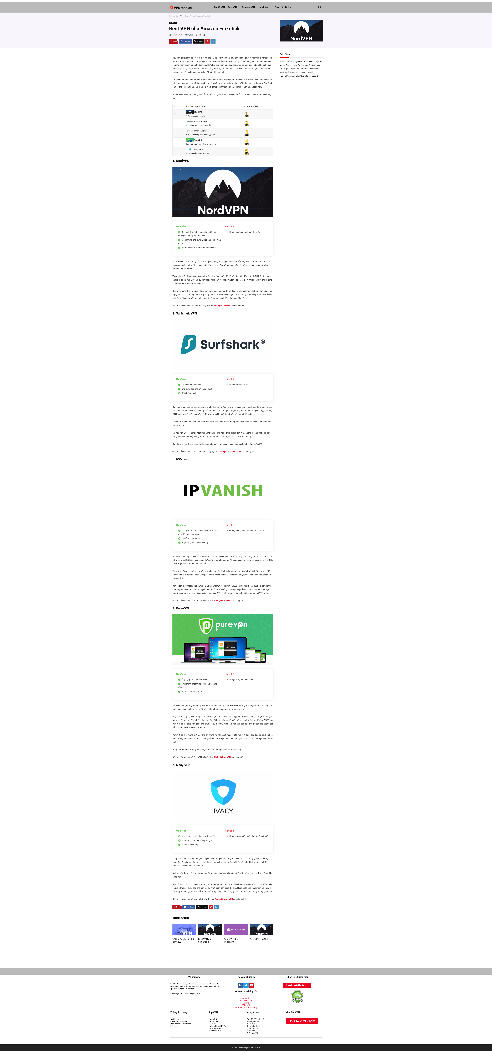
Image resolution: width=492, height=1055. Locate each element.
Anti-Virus (264, 7)
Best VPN (232, 7)
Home (171, 16)
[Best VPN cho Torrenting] (236, 925)
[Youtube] (251, 985)
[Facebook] (240, 985)
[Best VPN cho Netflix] (261, 925)
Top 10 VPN (219, 7)
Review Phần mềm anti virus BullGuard (296, 72)
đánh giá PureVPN (222, 757)
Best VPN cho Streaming (205, 940)
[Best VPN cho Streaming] (210, 925)
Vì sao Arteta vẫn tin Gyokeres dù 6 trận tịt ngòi (300, 65)
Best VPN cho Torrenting (231, 940)
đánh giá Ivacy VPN (224, 899)
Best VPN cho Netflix (260, 939)
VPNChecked (177, 35)
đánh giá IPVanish (222, 600)
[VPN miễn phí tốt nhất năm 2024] (184, 925)
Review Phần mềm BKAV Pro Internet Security (299, 76)
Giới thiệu (286, 7)
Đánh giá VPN (248, 7)
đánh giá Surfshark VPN (230, 451)
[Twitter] (246, 985)
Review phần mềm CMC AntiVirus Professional (300, 69)
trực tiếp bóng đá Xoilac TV (200, 1042)
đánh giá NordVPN (222, 306)
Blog (277, 7)
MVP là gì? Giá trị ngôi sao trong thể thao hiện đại (301, 61)
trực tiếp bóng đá (179, 1042)
